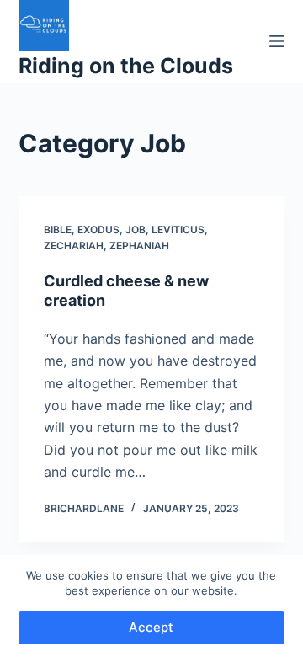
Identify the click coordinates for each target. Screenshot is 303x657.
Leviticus (178, 229)
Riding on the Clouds (126, 65)
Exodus (98, 229)
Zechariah (74, 245)
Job (135, 229)
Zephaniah (139, 245)
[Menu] (276, 41)
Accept (151, 627)
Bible (58, 229)
